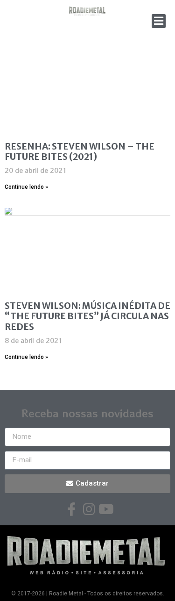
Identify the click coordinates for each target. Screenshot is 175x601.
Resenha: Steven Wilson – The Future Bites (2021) (79, 152)
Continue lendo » (26, 187)
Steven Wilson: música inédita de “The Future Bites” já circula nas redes (87, 316)
